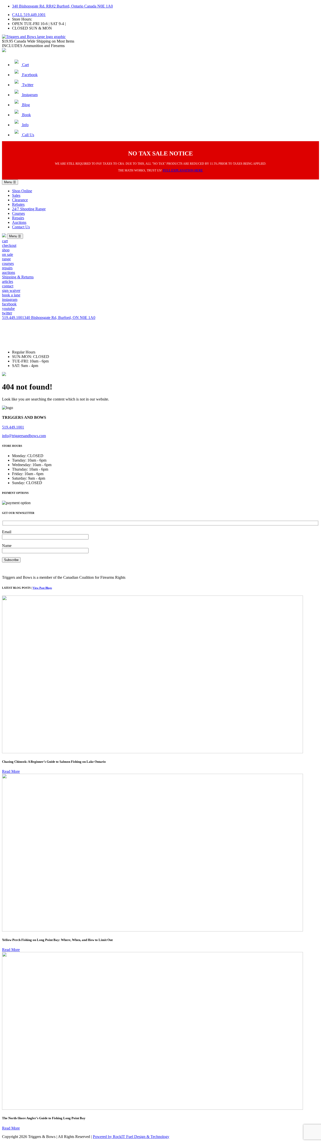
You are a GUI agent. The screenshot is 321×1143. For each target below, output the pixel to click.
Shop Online (22, 191)
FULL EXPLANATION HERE (183, 170)
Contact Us (21, 227)
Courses (18, 213)
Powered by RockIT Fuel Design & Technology (131, 1136)
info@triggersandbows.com (24, 436)
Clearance (20, 200)
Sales (16, 195)
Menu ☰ (10, 182)
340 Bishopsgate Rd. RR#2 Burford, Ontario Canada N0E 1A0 (62, 6)
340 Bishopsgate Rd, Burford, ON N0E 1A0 (59, 317)
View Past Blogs (42, 587)
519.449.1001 (13, 317)
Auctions (19, 222)
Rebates (18, 204)
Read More (11, 771)
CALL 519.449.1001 (29, 15)
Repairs (18, 218)
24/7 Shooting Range (29, 209)
